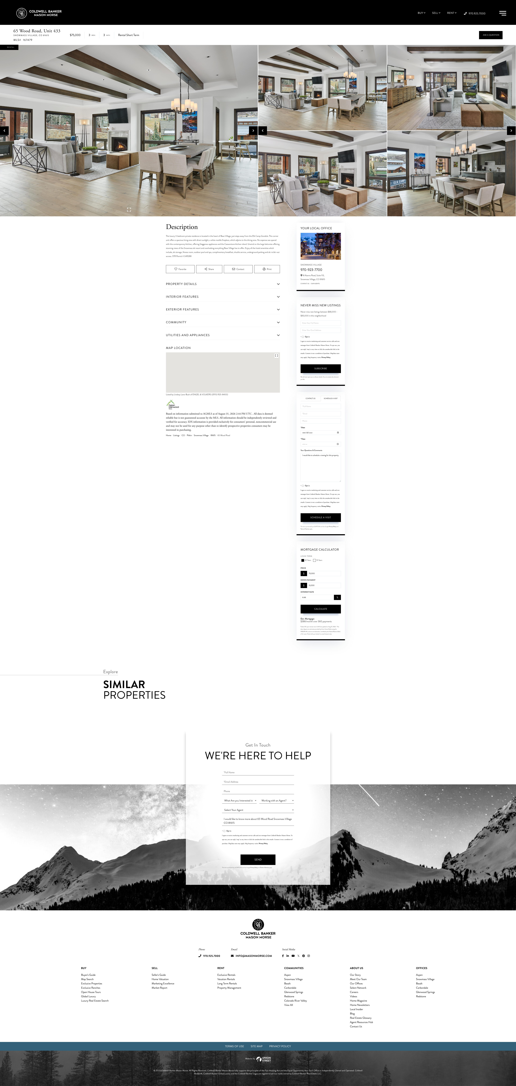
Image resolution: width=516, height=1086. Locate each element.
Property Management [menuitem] (229, 988)
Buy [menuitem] (420, 13)
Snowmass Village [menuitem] (293, 979)
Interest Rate (307, 592)
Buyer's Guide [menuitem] (88, 975)
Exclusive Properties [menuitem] (91, 983)
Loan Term (306, 556)
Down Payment (308, 580)
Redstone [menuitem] (289, 996)
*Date (303, 428)
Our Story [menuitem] (355, 975)
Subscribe (320, 368)
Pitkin (189, 435)
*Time (303, 439)
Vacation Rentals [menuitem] (226, 979)
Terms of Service (305, 529)
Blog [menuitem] (352, 1013)
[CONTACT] (491, 35)
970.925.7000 (477, 13)
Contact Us (305, 284)
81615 (213, 435)
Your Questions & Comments (311, 450)
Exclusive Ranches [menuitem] (90, 988)
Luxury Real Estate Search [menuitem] (95, 1001)
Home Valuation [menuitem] (160, 979)
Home (168, 435)
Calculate (320, 608)
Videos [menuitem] (353, 996)
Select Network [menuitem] (358, 988)
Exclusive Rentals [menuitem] (226, 975)
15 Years (319, 560)
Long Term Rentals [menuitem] (227, 983)
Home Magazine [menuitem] (358, 1001)
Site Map (257, 1046)
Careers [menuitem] (354, 992)
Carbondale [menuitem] (290, 988)
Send (258, 860)
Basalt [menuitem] (287, 983)
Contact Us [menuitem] (356, 1026)
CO (183, 435)
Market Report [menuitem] (159, 988)
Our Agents (315, 284)
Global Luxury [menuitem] (88, 996)
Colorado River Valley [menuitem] (295, 1001)
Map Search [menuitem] (87, 979)
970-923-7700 (311, 269)
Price (303, 568)
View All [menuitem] (288, 1005)
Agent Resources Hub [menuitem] (361, 1022)
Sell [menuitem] (435, 13)
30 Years (308, 560)
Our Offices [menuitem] (356, 983)
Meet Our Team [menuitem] (358, 979)
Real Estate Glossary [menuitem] (360, 1018)
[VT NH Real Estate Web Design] (258, 1060)
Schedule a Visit (331, 398)
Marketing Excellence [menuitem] (163, 983)
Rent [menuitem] (450, 13)
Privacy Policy (326, 357)
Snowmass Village (201, 435)
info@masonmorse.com (254, 956)
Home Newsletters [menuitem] (360, 1005)
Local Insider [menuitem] (356, 1009)
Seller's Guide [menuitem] (159, 975)
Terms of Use (234, 1046)
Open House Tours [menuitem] (91, 992)
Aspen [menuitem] (287, 975)
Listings (176, 435)
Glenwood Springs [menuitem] (293, 992)
